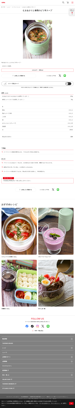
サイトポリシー (16, 396)
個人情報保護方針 (24, 396)
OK (71, 403)
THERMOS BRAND (7, 343)
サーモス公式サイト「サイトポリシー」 (50, 403)
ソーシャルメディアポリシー (61, 396)
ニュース (4, 352)
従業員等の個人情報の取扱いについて (37, 396)
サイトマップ (9, 396)
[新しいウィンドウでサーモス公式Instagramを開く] (37, 326)
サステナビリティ (7, 366)
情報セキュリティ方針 (51, 396)
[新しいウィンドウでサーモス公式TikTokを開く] (32, 326)
